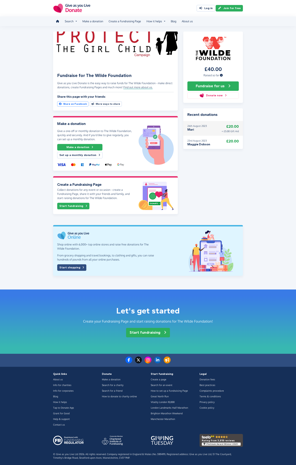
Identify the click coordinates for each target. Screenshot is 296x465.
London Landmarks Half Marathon (169, 407)
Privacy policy (207, 402)
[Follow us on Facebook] (128, 362)
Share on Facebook (75, 103)
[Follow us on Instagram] (148, 362)
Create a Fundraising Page (125, 21)
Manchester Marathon (163, 419)
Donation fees (207, 379)
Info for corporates (63, 390)
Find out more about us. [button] (138, 87)
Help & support (61, 419)
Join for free (232, 8)
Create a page (158, 379)
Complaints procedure (212, 390)
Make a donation (92, 21)
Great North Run (160, 396)
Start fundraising (71, 206)
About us (187, 21)
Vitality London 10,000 (163, 402)
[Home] (57, 21)
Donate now (214, 95)
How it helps (60, 402)
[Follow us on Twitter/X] (138, 362)
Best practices (207, 385)
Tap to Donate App (63, 407)
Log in (208, 8)
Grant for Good (61, 413)
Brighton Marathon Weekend (167, 413)
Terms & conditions (210, 396)
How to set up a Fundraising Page (169, 390)
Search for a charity (113, 385)
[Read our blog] (167, 362)
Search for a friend (112, 390)
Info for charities (62, 385)
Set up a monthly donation (77, 155)
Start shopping (69, 267)
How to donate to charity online (119, 396)
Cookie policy (207, 407)
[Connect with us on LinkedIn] (157, 362)
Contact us (59, 424)
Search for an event (161, 385)
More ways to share (108, 103)
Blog (173, 21)
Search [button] (69, 21)
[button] (221, 75)
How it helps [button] (154, 21)
